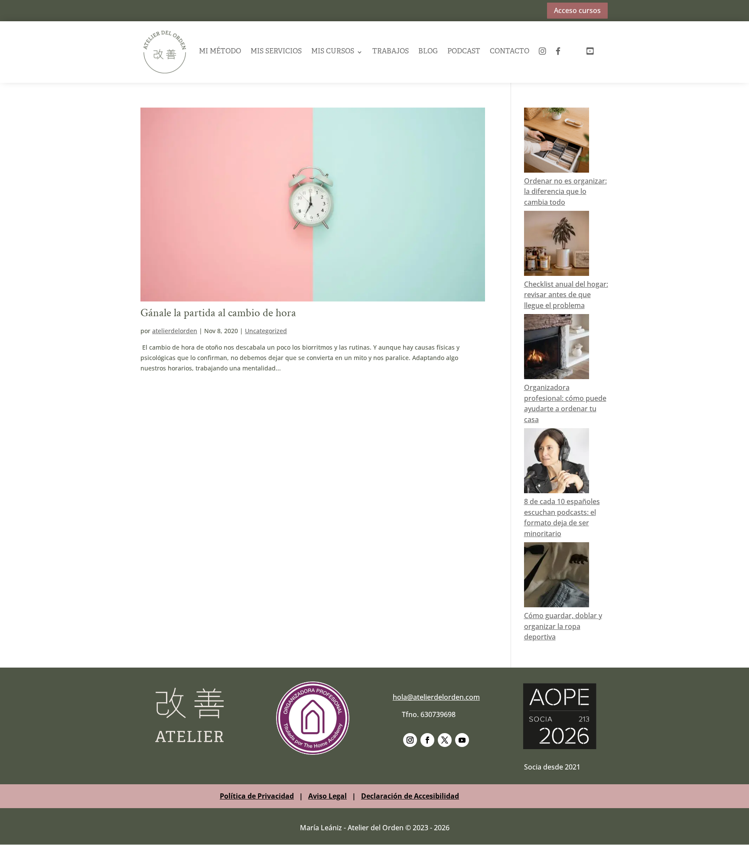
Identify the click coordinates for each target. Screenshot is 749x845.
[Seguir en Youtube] (462, 740)
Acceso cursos (577, 10)
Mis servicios (276, 51)
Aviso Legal (327, 796)
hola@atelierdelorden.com (436, 697)
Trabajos (390, 51)
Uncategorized (266, 331)
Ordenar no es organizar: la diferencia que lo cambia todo (565, 191)
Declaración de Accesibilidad (410, 796)
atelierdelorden (174, 331)
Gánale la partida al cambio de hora (218, 312)
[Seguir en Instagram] (410, 740)
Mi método (220, 51)
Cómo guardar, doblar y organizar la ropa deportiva (563, 626)
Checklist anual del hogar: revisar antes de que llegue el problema (566, 295)
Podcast (463, 51)
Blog (428, 51)
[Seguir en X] (445, 740)
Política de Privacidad (257, 796)
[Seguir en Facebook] (427, 740)
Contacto (509, 51)
